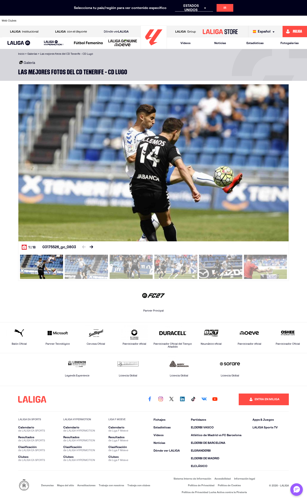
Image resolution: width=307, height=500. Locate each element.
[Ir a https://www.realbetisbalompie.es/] (230, 21)
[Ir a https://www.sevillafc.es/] (273, 21)
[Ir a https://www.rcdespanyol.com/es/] (215, 21)
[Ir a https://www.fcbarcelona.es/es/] (114, 21)
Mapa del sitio (65, 485)
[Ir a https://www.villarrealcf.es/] (302, 21)
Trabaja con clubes (138, 485)
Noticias (220, 43)
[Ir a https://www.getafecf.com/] (129, 21)
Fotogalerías (289, 43)
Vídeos (185, 43)
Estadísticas (255, 43)
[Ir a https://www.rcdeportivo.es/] (201, 21)
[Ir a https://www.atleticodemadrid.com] (42, 21)
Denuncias (47, 485)
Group (185, 31)
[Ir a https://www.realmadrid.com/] (244, 21)
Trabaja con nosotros (111, 485)
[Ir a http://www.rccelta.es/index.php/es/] (71, 21)
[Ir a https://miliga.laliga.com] (295, 31)
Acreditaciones (86, 485)
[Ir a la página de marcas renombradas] (24, 485)
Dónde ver (116, 31)
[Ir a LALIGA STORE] (220, 31)
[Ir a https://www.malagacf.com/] (158, 21)
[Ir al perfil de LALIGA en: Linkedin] (182, 399)
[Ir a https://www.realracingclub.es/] (172, 21)
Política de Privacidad (201, 485)
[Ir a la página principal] (154, 47)
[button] (19, 43)
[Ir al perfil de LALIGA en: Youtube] (215, 399)
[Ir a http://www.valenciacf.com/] (288, 21)
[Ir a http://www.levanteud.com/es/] (143, 21)
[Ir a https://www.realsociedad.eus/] (259, 21)
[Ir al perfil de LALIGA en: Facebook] (150, 399)
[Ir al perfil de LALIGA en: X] (171, 399)
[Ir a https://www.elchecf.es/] (100, 21)
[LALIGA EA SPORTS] (19, 43)
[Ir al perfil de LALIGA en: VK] (204, 399)
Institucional (24, 31)
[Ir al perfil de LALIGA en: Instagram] (160, 399)
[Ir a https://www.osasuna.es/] (56, 21)
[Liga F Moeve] (88, 43)
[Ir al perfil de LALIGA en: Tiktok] (193, 399)
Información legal (244, 478)
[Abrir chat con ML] (296, 489)
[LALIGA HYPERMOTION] (53, 43)
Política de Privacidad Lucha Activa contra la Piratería (214, 492)
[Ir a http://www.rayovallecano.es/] (186, 21)
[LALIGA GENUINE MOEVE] (123, 43)
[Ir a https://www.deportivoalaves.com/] (85, 21)
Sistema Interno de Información (192, 478)
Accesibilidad (222, 478)
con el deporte (71, 31)
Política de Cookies (229, 485)
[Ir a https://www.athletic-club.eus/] (27, 21)
